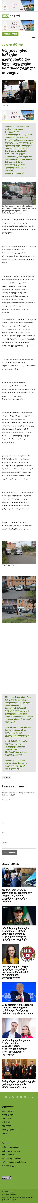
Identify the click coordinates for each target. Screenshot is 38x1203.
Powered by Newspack (9, 1195)
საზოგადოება (8, 1115)
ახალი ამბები (12, 44)
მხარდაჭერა (10, 33)
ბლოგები (6, 1133)
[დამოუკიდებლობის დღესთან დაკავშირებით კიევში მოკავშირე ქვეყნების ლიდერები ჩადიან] (19, 877)
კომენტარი (7, 1122)
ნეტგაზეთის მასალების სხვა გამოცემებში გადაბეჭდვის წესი (18, 1198)
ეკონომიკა (6, 1118)
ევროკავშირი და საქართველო (15, 1162)
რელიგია (6, 777)
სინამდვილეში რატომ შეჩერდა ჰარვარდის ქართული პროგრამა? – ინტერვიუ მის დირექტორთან (16, 972)
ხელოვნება (7, 1126)
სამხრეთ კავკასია (9, 1129)
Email (3, 832)
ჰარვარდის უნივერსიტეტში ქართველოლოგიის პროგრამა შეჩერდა (19, 1084)
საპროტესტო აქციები (11, 1151)
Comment (6, 800)
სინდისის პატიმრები (11, 1147)
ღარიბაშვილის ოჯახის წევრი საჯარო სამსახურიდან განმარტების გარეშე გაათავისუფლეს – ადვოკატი (16, 1047)
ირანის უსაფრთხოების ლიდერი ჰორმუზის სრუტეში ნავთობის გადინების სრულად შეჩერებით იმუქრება (16, 934)
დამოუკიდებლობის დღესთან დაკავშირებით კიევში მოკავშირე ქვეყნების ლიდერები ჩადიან (17, 895)
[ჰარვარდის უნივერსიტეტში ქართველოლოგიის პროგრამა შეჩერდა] (19, 1069)
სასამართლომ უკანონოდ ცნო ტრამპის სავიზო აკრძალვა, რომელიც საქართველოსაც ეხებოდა (18, 1009)
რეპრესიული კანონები (12, 1158)
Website (4, 842)
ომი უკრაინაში (8, 1155)
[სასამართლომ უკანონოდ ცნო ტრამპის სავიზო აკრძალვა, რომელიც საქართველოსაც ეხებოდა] (19, 992)
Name (4, 823)
